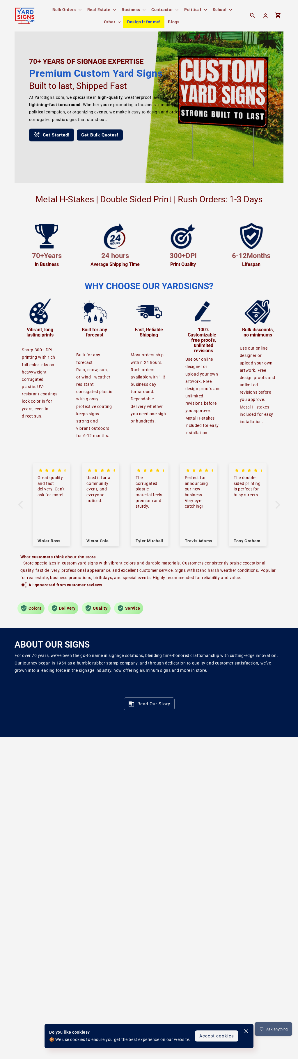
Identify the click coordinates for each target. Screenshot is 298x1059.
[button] (66, 9)
